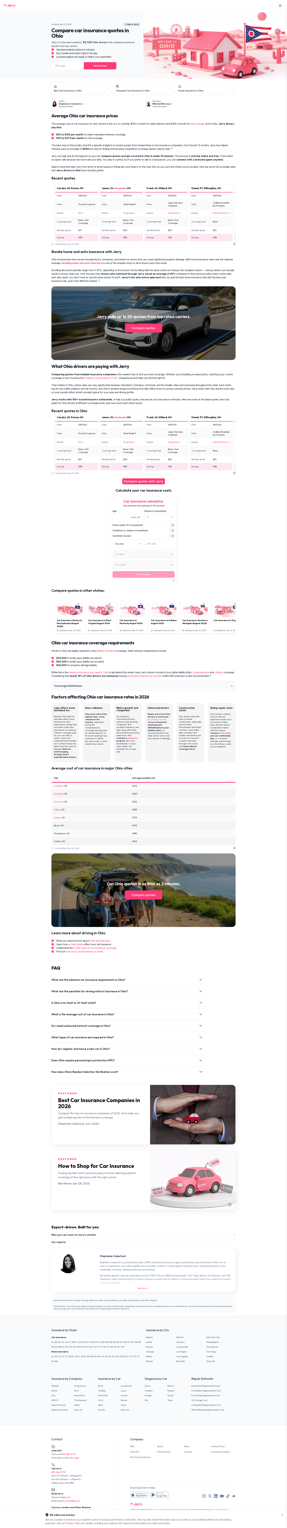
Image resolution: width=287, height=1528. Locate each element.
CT (69, 1342)
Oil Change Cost (199, 1400)
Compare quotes (143, 328)
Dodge (148, 1395)
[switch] (171, 525)
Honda (101, 1409)
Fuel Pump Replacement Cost (205, 1395)
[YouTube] (222, 1496)
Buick (100, 1386)
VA (104, 1347)
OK (74, 1347)
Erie (53, 1395)
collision (219, 672)
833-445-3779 (68, 1454)
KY (96, 1342)
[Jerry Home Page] (10, 5)
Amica (54, 1390)
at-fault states (75, 944)
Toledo (57, 809)
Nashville (180, 1361)
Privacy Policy (163, 1451)
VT (108, 1347)
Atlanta (149, 1337)
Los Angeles (182, 1356)
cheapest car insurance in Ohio (100, 377)
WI (115, 1347)
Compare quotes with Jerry (143, 481)
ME (110, 1342)
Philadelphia (212, 1342)
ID (85, 1342)
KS (93, 1342)
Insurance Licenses (220, 1451)
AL (52, 1342)
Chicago (150, 1351)
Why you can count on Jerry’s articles (73, 1234)
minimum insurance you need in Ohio (88, 672)
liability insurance (106, 650)
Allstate (55, 1386)
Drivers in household (155, 511)
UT (101, 1347)
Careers (188, 1451)
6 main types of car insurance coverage (94, 947)
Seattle (209, 1356)
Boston (149, 1347)
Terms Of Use (218, 1446)
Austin (149, 1342)
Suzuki (170, 1395)
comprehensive (201, 672)
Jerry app (74, 1457)
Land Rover (126, 1386)
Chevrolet (103, 1395)
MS (125, 1342)
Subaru (171, 1390)
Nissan (124, 1400)
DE (73, 1342)
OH (70, 1347)
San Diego (211, 1351)
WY (123, 1347)
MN (117, 1342)
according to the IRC (157, 719)
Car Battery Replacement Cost (206, 1390)
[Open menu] (280, 5)
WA (111, 1347)
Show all (210, 1361)
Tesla (123, 1405)
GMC (100, 1405)
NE (139, 1342)
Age (115, 511)
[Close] (282, 1515)
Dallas (149, 1356)
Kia (146, 1400)
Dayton (57, 817)
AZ (59, 1342)
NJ (56, 1347)
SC (87, 1347)
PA (81, 1347)
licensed (167, 1510)
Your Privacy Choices (140, 1457)
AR (56, 1342)
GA (79, 1342)
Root (80, 213)
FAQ (132, 1446)
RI (85, 1347)
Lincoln (124, 1395)
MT (129, 1342)
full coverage (197, 123)
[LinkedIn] (216, 1496)
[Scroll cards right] (232, 212)
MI (114, 1342)
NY (67, 1347)
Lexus (123, 1390)
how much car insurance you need (84, 951)
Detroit (179, 1337)
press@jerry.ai (73, 1500)
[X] (210, 1496)
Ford (100, 1400)
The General (80, 1400)
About (160, 1446)
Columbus (58, 786)
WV (119, 1347)
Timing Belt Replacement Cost (206, 1405)
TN (94, 1347)
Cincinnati (120, 188)
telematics (133, 738)
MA (103, 1342)
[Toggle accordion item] (231, 685)
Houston (180, 1342)
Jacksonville (182, 1347)
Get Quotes (100, 65)
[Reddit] (234, 1496)
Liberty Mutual (58, 1405)
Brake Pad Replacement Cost (205, 1386)
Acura (148, 1386)
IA (83, 1342)
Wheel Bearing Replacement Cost (207, 1409)
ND (136, 1342)
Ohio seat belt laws (100, 940)
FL (76, 1342)
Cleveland (58, 793)
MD (107, 1342)
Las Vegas (181, 1351)
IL (88, 1342)
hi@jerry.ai (65, 1497)
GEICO (54, 1400)
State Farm (79, 1395)
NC (132, 1342)
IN (91, 1342)
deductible (225, 733)
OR (78, 1347)
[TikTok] (228, 1496)
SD (90, 1347)
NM (59, 1347)
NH (52, 1347)
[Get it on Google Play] (159, 1495)
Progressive (129, 213)
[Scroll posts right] (232, 616)
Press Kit (134, 1451)
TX (97, 1347)
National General (221, 213)
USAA (76, 1405)
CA (62, 1342)
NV (63, 1347)
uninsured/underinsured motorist (144, 675)
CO (66, 1342)
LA (99, 1342)
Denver (149, 1361)
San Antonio (212, 1347)
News (187, 1446)
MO (121, 1342)
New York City (213, 1337)
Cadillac (102, 1390)
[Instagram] (204, 1496)
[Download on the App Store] (139, 1495)
